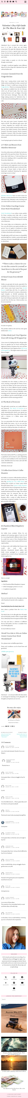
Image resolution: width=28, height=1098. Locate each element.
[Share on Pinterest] (12, 726)
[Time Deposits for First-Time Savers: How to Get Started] (14, 1079)
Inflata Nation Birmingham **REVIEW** (7, 735)
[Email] (13, 1)
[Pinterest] (7, 1)
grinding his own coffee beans (15, 481)
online (10, 330)
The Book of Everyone (17, 408)
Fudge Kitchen (5, 87)
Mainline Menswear (6, 195)
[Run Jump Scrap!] (14, 13)
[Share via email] (6, 726)
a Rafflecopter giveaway (7, 651)
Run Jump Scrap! (16, 1094)
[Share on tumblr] (14, 726)
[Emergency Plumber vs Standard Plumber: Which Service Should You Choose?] (14, 1044)
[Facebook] (10, 1)
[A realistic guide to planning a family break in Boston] (14, 1062)
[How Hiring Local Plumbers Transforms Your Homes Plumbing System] (14, 714)
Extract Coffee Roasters (20, 485)
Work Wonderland (6, 213)
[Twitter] (2, 1)
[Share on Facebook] (8, 726)
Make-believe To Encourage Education (22, 735)
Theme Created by (14, 1096)
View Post (14, 1019)
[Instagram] (5, 1)
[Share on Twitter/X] (10, 726)
